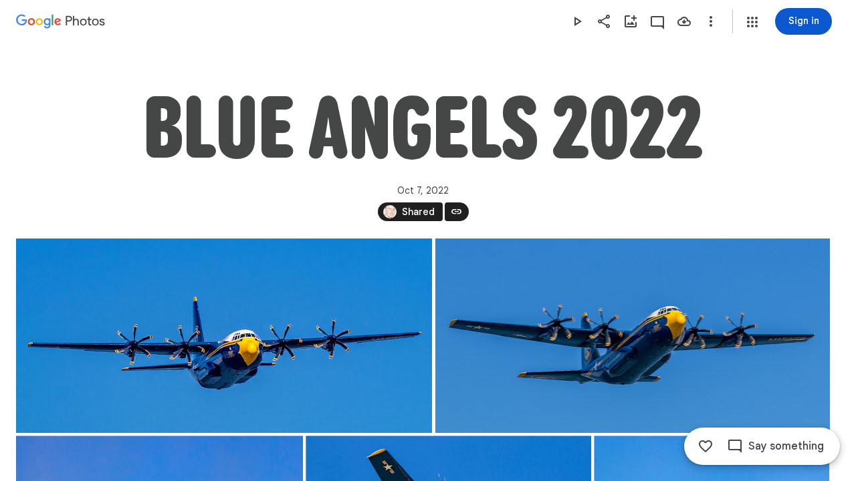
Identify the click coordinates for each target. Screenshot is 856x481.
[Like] (705, 446)
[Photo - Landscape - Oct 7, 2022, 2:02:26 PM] (632, 335)
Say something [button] (786, 446)
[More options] (711, 21)
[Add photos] (630, 21)
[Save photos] (684, 21)
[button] (752, 22)
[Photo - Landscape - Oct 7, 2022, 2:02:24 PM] (224, 335)
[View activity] (657, 21)
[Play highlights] (577, 21)
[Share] (604, 21)
